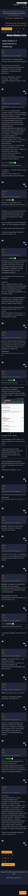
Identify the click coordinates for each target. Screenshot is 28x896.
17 (15, 32)
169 (20, 337)
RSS (25, 25)
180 (20, 792)
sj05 (2, 714)
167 (20, 196)
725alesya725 (4, 191)
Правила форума (15, 25)
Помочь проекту (9, 18)
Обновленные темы (11, 23)
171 (20, 491)
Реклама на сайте (18, 18)
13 (8, 32)
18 (18, 32)
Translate (24, 4)
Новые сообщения (21, 23)
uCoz (20, 877)
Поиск (21, 25)
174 (20, 580)
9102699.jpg (12, 469)
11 (3, 32)
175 (20, 620)
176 (20, 655)
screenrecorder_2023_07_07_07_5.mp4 (11, 499)
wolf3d (2, 50)
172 (20, 522)
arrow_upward (21, 893)
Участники (7, 25)
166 (20, 103)
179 (20, 755)
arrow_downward (24, 893)
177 (20, 689)
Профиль (3, 100)
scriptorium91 (4, 787)
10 (23, 28)
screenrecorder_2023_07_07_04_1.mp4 (11, 353)
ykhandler (3, 332)
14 (11, 32)
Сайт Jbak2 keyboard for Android (14, 13)
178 (20, 719)
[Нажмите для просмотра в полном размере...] (12, 433)
